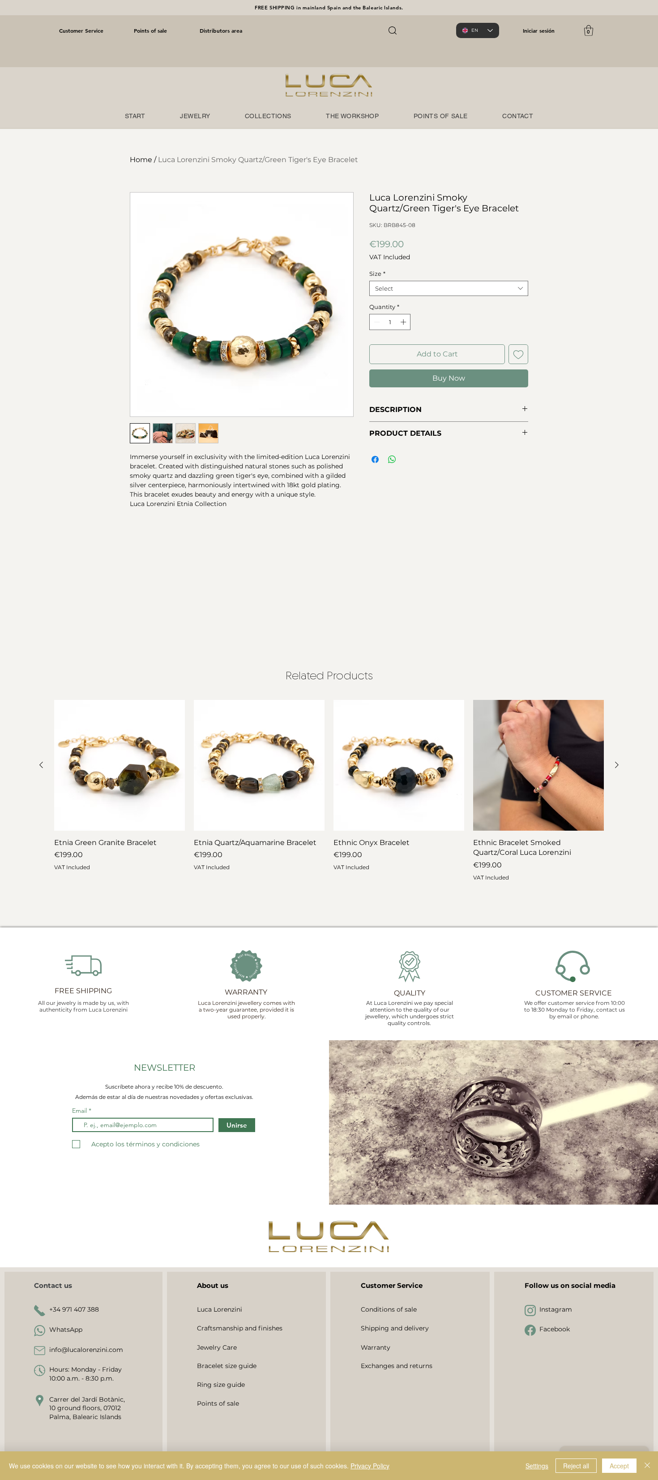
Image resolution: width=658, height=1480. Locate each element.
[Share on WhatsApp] (392, 459)
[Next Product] (616, 764)
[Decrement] (376, 322)
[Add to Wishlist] (518, 354)
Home (141, 159)
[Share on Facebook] (375, 459)
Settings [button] (537, 1465)
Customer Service (81, 30)
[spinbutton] (390, 322)
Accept (619, 1465)
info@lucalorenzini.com (86, 1350)
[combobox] (448, 288)
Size (377, 273)
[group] (329, 807)
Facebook (554, 1329)
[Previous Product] (41, 764)
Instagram (555, 1309)
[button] (588, 30)
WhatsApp (65, 1330)
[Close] (647, 1466)
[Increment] (404, 322)
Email (80, 1110)
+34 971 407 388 (74, 1309)
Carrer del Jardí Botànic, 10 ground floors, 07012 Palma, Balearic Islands (87, 1408)
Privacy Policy (369, 1465)
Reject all (576, 1465)
